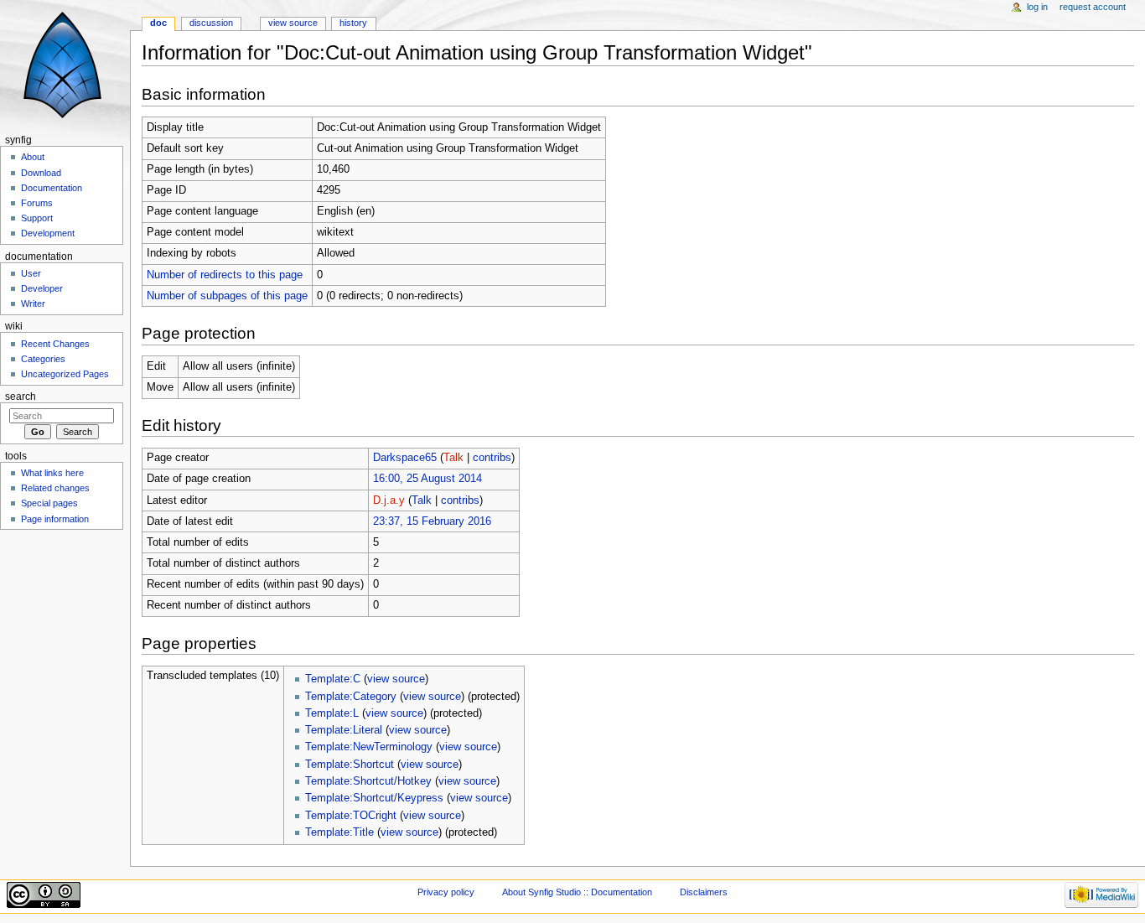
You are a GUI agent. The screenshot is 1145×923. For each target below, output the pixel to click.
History (353, 23)
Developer (42, 288)
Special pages (49, 503)
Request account (1093, 7)
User (31, 273)
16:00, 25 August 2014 (427, 479)
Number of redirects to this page (225, 275)
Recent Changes (55, 344)
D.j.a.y (389, 500)
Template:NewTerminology (369, 747)
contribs (492, 458)
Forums (37, 203)
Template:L (332, 713)
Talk (453, 458)
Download (41, 173)
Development (48, 233)
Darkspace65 (405, 458)
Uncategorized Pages (65, 374)
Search (20, 396)
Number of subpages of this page (227, 296)
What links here (52, 473)
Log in (1037, 7)
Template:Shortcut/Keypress (374, 798)
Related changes (55, 488)
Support (37, 218)
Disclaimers (704, 892)
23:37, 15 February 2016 (432, 521)
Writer (33, 303)
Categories (43, 359)
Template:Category (350, 697)
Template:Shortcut (349, 764)
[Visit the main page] (65, 65)
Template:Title (339, 832)
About (32, 157)
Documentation (51, 188)
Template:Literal (343, 730)
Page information (55, 519)
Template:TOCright (350, 816)
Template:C (332, 679)
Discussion (211, 23)
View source (293, 23)
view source (396, 679)
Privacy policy (445, 892)
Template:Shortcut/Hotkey (368, 781)
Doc (158, 23)
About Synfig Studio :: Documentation (577, 892)
